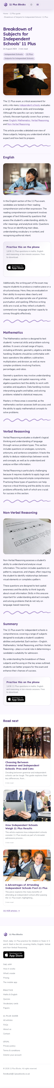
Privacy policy (9, 1046)
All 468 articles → (11, 910)
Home (5, 13)
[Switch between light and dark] (31, 4)
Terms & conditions (11, 1050)
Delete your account (12, 1055)
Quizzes (6, 999)
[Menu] (37, 4)
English (13, 120)
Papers (6, 1008)
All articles (8, 1020)
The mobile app (10, 982)
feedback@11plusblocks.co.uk (16, 1074)
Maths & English (10, 994)
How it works (9, 968)
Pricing (6, 978)
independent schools (29, 105)
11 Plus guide (15, 13)
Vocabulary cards (10, 1003)
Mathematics (24, 120)
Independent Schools (14, 54)
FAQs (5, 1024)
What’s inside (9, 973)
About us (7, 1029)
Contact (6, 1033)
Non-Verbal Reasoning (18, 124)
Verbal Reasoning (40, 120)
